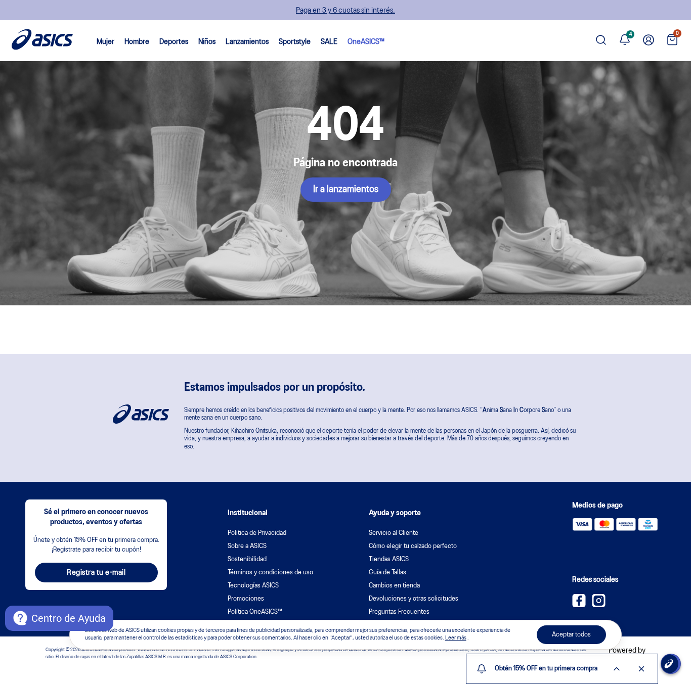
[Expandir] (617, 669)
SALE (329, 41)
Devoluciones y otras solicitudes (413, 599)
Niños (206, 41)
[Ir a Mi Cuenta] (648, 40)
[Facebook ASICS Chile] (579, 605)
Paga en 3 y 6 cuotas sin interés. (345, 10)
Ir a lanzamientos (345, 189)
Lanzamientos (247, 41)
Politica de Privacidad (257, 533)
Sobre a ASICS (247, 546)
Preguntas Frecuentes (399, 612)
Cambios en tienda (394, 585)
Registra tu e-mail (96, 572)
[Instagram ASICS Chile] (599, 605)
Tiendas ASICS (389, 559)
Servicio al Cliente (393, 533)
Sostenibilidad (247, 559)
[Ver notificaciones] (625, 40)
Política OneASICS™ (255, 612)
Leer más (455, 638)
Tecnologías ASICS (253, 585)
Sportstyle (295, 41)
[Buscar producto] (601, 40)
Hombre (136, 41)
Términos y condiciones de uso (270, 572)
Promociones (246, 599)
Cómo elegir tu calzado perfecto (413, 546)
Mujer (105, 41)
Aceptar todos (571, 634)
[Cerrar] (641, 669)
